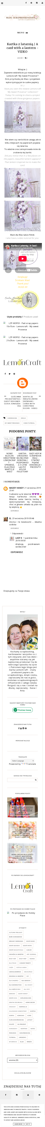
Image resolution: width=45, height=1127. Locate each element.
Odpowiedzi (17, 533)
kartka (33, 1011)
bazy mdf (23, 958)
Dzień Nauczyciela (16, 950)
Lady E (19, 538)
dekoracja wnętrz (16, 976)
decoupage (28, 971)
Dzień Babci (30, 941)
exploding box (25, 998)
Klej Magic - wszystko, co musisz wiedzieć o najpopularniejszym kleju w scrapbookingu (22, 810)
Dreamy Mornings (16, 941)
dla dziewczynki (15, 985)
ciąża (11, 967)
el (10, 518)
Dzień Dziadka (14, 945)
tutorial (12, 1037)
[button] (22, 32)
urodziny (22, 1037)
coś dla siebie (21, 967)
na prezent (22, 1024)
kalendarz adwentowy (18, 1011)
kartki (11, 1015)
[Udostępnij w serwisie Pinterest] (14, 374)
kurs (29, 1015)
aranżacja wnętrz (16, 954)
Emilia (23, 418)
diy (28, 976)
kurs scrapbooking (16, 1020)
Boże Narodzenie (15, 937)
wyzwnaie (13, 1041)
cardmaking (12, 418)
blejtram (12, 963)
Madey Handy (16, 488)
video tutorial (29, 423)
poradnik (12, 1033)
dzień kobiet (23, 993)
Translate (31, 764)
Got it (28, 1124)
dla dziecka (26, 980)
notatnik (24, 1028)
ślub (22, 1041)
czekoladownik (15, 971)
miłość (11, 1024)
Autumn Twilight (15, 932)
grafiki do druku (15, 1002)
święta (29, 1041)
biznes (32, 958)
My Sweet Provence (12, 423)
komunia (20, 1015)
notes (33, 1028)
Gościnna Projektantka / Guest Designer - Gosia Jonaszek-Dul (12, 401)
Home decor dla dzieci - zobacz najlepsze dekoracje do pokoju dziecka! (22, 857)
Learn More (18, 1124)
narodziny (13, 1028)
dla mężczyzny (15, 989)
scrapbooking (25, 1033)
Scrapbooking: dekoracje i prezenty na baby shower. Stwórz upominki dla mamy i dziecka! (22, 833)
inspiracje (23, 1006)
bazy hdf (12, 958)
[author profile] (22, 382)
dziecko (12, 993)
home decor (30, 1002)
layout (29, 1020)
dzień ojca (13, 998)
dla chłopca (13, 980)
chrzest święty (25, 963)
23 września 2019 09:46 (23, 518)
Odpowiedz (15, 511)
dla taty (27, 989)
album (29, 950)
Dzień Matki (27, 945)
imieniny (12, 1006)
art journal (31, 954)
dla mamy (29, 985)
